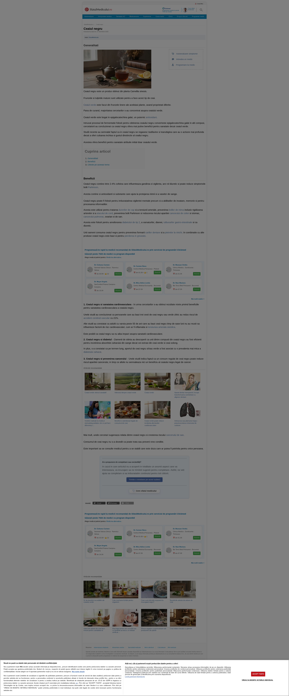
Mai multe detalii (78, 671)
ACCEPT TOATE (258, 674)
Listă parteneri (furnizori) (135, 677)
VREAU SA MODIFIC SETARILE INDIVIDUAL (257, 680)
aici (77, 683)
